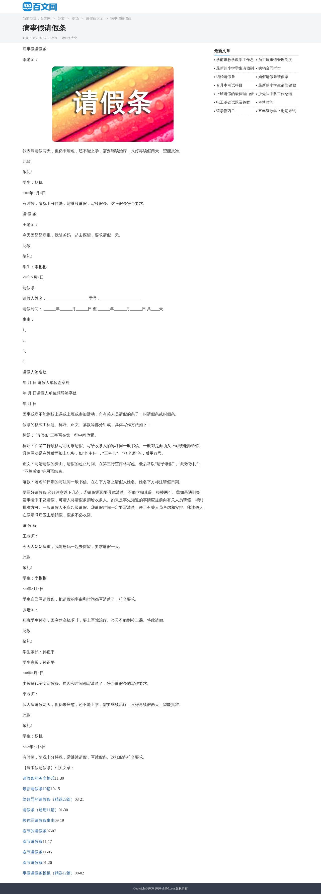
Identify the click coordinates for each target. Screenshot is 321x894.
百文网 (45, 18)
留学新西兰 (225, 111)
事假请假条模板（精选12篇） (49, 873)
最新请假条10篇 (37, 789)
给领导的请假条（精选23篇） (49, 799)
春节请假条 (33, 841)
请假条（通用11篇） (41, 810)
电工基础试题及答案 (233, 102)
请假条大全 (94, 18)
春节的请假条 (35, 831)
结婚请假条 (225, 77)
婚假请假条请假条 (273, 77)
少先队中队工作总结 (275, 94)
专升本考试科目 (229, 85)
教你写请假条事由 (39, 820)
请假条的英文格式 (39, 778)
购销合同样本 (269, 68)
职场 (75, 18)
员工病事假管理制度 (275, 60)
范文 (61, 18)
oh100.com (168, 888)
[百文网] (41, 6)
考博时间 (265, 102)
